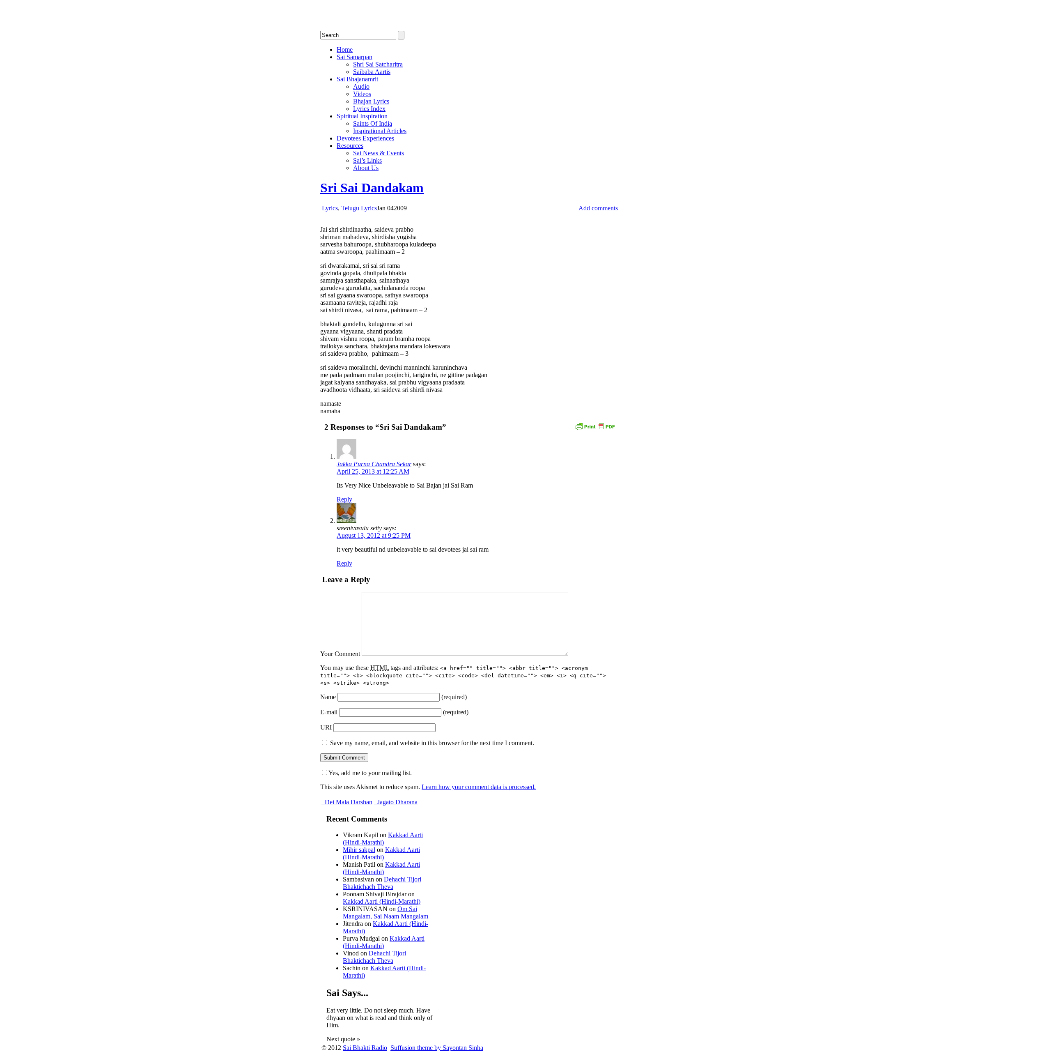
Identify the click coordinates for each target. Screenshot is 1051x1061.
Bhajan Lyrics (371, 101)
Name (328, 696)
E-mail (328, 712)
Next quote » (343, 1039)
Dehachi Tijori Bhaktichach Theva (382, 883)
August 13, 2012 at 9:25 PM (374, 535)
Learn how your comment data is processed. (479, 786)
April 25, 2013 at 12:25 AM (373, 471)
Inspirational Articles (379, 130)
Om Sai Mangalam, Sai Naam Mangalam (385, 912)
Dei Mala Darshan (347, 802)
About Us (366, 167)
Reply (344, 499)
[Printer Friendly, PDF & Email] (595, 426)
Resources (350, 145)
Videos (362, 93)
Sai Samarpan (354, 56)
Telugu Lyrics (359, 208)
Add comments (598, 208)
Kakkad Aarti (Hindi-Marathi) (383, 838)
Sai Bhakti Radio (365, 1047)
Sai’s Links (367, 160)
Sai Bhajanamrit (357, 79)
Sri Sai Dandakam (372, 187)
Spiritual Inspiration (362, 116)
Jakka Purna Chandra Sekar (374, 463)
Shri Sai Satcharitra (378, 64)
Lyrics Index (369, 108)
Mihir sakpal (359, 849)
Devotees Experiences (365, 138)
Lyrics (330, 208)
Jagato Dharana (397, 802)
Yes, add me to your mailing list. (370, 772)
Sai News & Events (378, 153)
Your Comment (340, 653)
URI (326, 727)
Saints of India (372, 123)
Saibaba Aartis (371, 71)
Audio (361, 86)
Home (345, 49)
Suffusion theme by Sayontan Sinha (436, 1047)
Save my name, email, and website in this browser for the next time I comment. (432, 742)
